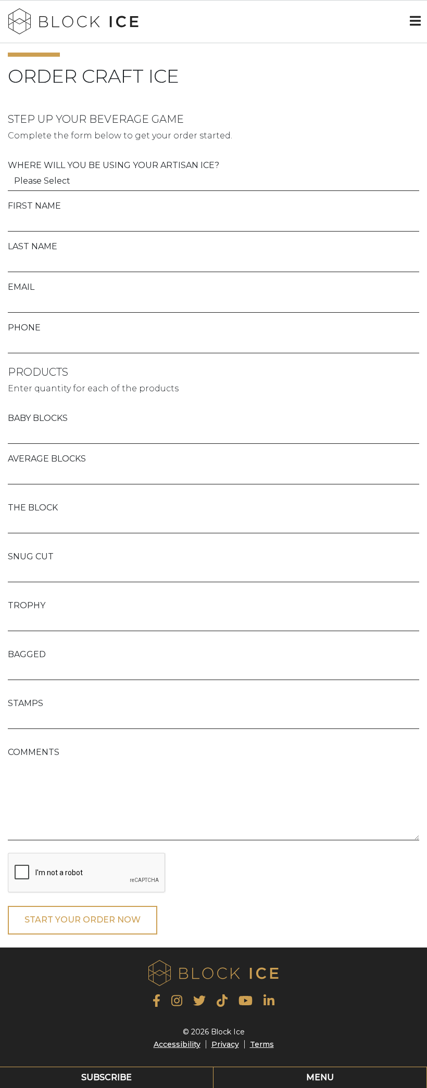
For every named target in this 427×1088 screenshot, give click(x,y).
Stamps (25, 703)
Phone (24, 327)
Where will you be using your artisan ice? (113, 165)
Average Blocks (47, 459)
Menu (320, 1077)
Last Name (32, 246)
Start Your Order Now (82, 920)
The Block (33, 508)
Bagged (27, 654)
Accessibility (177, 1044)
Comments (33, 752)
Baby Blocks (38, 418)
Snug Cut (31, 556)
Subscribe (106, 1077)
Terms (262, 1044)
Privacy (225, 1044)
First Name (34, 206)
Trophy (26, 605)
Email (21, 287)
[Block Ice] (73, 20)
